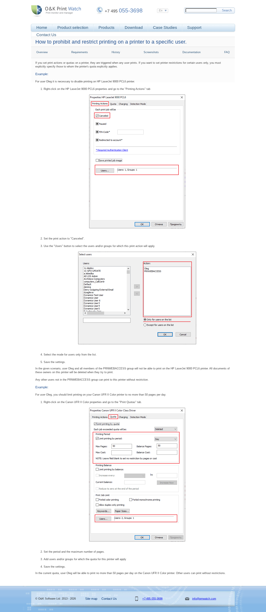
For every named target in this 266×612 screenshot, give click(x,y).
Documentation (191, 52)
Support (194, 27)
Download (134, 27)
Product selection (72, 27)
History (116, 52)
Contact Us (46, 35)
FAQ (227, 52)
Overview (42, 52)
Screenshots (151, 52)
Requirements (79, 52)
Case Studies (165, 27)
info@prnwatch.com (204, 598)
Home (41, 27)
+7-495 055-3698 (152, 598)
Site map (91, 598)
